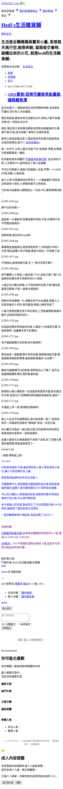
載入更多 (7, 608)
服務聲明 (35, 744)
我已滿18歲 (8, 782)
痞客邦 (18, 583)
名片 (10, 80)
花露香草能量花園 (36, 159)
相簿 (10, 73)
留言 (25, 583)
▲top (4, 602)
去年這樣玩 (32, 142)
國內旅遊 (26, 592)
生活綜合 (28, 66)
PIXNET (15, 741)
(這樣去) (6, 543)
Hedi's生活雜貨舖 (21, 25)
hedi (3, 565)
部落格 (12, 77)
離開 (18, 782)
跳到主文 (6, 33)
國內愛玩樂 (27, 596)
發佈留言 (7, 628)
